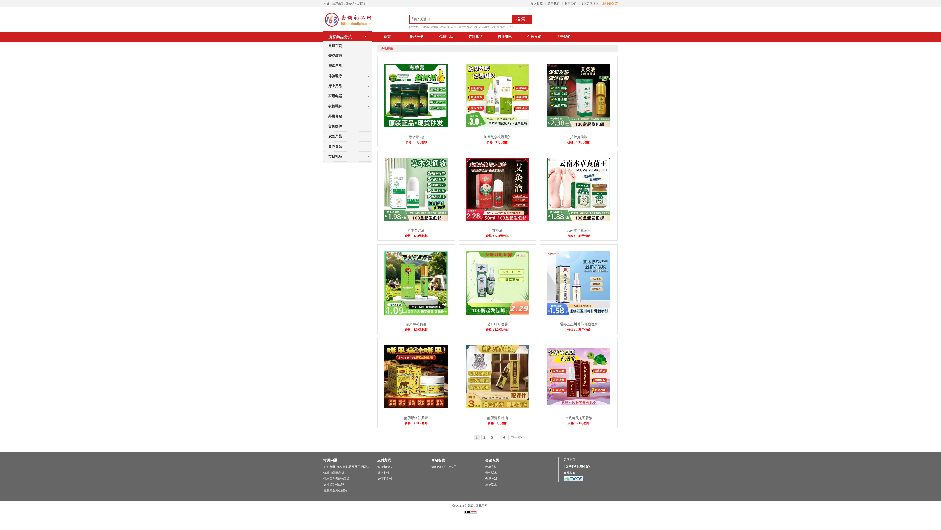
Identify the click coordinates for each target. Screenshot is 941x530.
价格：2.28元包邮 (497, 236)
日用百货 (335, 46)
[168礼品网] (347, 27)
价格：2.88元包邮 (416, 423)
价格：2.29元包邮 (497, 329)
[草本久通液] (416, 220)
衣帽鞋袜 (335, 106)
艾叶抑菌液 (578, 137)
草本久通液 (416, 230)
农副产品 (335, 136)
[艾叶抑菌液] (578, 126)
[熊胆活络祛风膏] (416, 407)
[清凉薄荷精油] (416, 313)
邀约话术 (491, 473)
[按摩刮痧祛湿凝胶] (497, 126)
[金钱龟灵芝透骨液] (578, 404)
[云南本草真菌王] (578, 220)
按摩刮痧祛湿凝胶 (497, 137)
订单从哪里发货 (333, 473)
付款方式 (534, 37)
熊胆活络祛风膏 (416, 418)
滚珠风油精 (430, 27)
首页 (387, 37)
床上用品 (335, 86)
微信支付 (383, 473)
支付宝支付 (384, 478)
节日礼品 (335, 156)
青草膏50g (416, 137)
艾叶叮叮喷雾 (497, 324)
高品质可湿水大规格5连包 (496, 27)
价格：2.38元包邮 (578, 142)
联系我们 (570, 3)
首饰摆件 (335, 126)
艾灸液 (497, 230)
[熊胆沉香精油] (497, 407)
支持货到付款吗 (333, 484)
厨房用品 (335, 66)
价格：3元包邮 (497, 423)
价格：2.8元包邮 (578, 423)
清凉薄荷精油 (416, 324)
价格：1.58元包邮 (578, 329)
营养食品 (335, 146)
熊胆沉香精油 (497, 418)
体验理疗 (335, 76)
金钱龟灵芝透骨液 (579, 418)
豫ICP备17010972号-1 (445, 467)
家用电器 (335, 96)
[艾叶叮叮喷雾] (497, 313)
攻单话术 (491, 484)
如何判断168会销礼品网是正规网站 (346, 467)
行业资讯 (505, 37)
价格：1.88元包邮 (578, 236)
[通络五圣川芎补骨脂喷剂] (578, 313)
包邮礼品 (446, 37)
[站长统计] (470, 512)
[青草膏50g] (416, 126)
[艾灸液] (497, 220)
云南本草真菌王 (579, 230)
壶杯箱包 (335, 56)
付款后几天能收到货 (336, 478)
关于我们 (553, 3)
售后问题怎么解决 (335, 490)
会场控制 (491, 478)
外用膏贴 (335, 116)
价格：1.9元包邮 (416, 142)
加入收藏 (537, 3)
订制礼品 (475, 37)
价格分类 (416, 37)
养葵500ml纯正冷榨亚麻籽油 (458, 27)
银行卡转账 (384, 467)
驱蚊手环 (415, 27)
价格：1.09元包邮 (416, 329)
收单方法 (491, 467)
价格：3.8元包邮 (497, 142)
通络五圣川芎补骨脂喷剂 (579, 324)
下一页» (517, 437)
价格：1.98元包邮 (416, 236)
